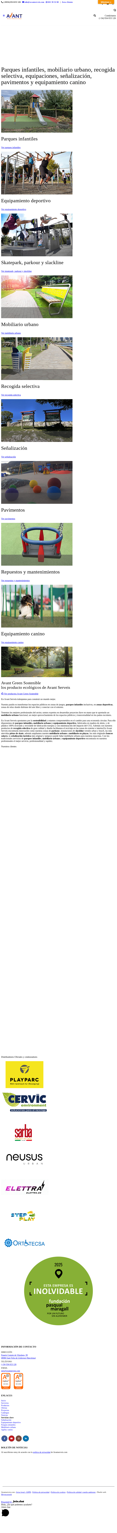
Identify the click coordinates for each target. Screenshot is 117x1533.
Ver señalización (8, 457)
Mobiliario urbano (8, 1427)
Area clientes (67, 2)
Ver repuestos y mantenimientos (15, 580)
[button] (58, 1512)
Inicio (3, 1400)
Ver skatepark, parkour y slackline (16, 271)
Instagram (19, 1438)
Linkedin (26, 1438)
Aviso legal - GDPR (23, 1492)
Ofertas (4, 1408)
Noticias (4, 1415)
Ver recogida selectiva (11, 395)
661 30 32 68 (53, 2)
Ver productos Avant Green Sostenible (20, 694)
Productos (5, 1405)
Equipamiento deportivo (11, 1422)
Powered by (7, 1502)
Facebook (4, 1438)
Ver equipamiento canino (12, 642)
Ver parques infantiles (11, 147)
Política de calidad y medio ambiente (81, 1492)
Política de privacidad (40, 1492)
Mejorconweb (6, 1494)
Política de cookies (58, 1492)
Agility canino (7, 1430)
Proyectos (5, 1410)
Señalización (6, 1420)
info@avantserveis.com (34, 2)
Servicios (5, 1403)
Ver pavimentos (8, 518)
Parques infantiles (8, 1425)
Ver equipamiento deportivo (13, 209)
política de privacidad (41, 1452)
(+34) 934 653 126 (8, 1364)
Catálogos (5, 1413)
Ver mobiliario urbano (11, 333)
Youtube (12, 1438)
